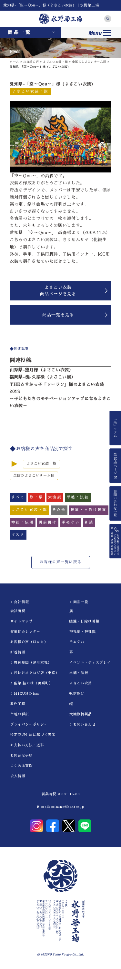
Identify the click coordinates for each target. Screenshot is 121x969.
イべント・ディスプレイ (90, 662)
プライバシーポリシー (29, 724)
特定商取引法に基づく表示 (32, 735)
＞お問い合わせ (82, 724)
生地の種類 (19, 714)
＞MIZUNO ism (24, 693)
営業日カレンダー (25, 631)
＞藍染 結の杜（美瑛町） (31, 683)
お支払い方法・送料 (27, 745)
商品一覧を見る (58, 315)
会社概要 (17, 611)
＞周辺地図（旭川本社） (31, 662)
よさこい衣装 (80, 683)
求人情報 (17, 776)
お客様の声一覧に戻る (61, 562)
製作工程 (17, 704)
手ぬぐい (77, 642)
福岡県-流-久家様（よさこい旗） (43, 377)
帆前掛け (77, 693)
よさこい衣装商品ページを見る (58, 290)
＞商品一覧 (78, 602)
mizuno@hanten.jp (67, 806)
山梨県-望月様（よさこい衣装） (42, 370)
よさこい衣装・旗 (55, 61)
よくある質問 (21, 766)
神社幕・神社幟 (82, 631)
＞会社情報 (19, 602)
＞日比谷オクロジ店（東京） (34, 673)
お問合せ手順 (21, 755)
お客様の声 (31, 61)
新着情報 (17, 652)
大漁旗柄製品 (80, 714)
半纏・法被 (78, 673)
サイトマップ (21, 621)
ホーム (14, 61)
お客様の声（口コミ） (29, 642)
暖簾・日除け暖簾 (84, 621)
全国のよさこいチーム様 (89, 61)
